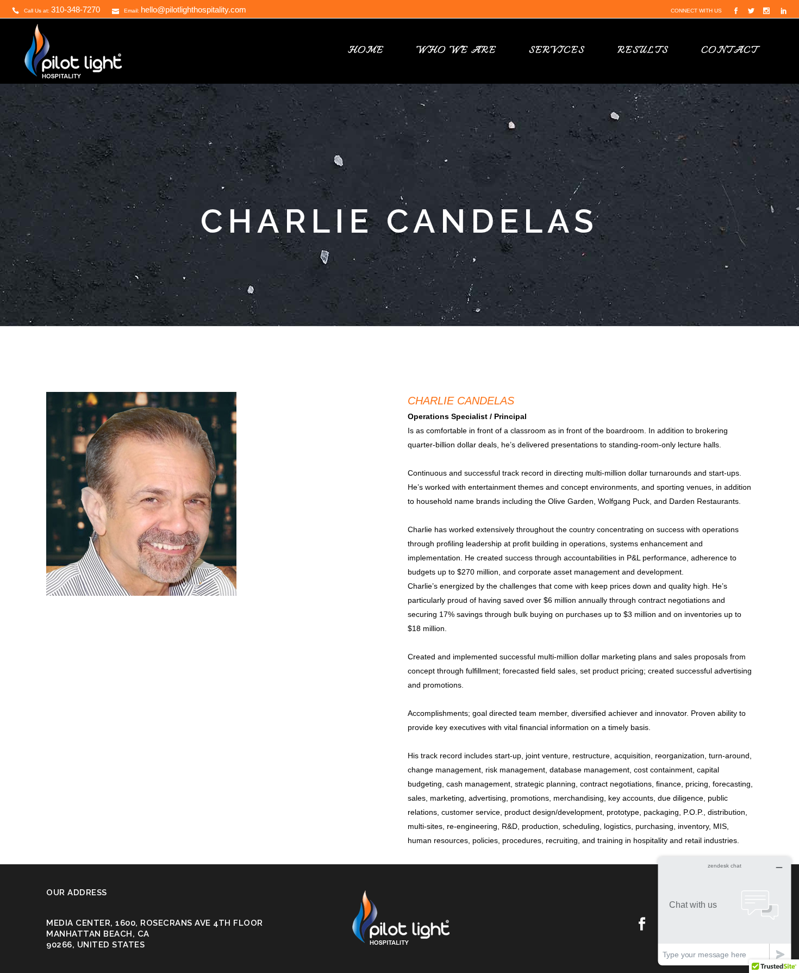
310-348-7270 (75, 9)
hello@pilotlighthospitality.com (193, 9)
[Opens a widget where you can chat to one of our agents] (724, 910)
